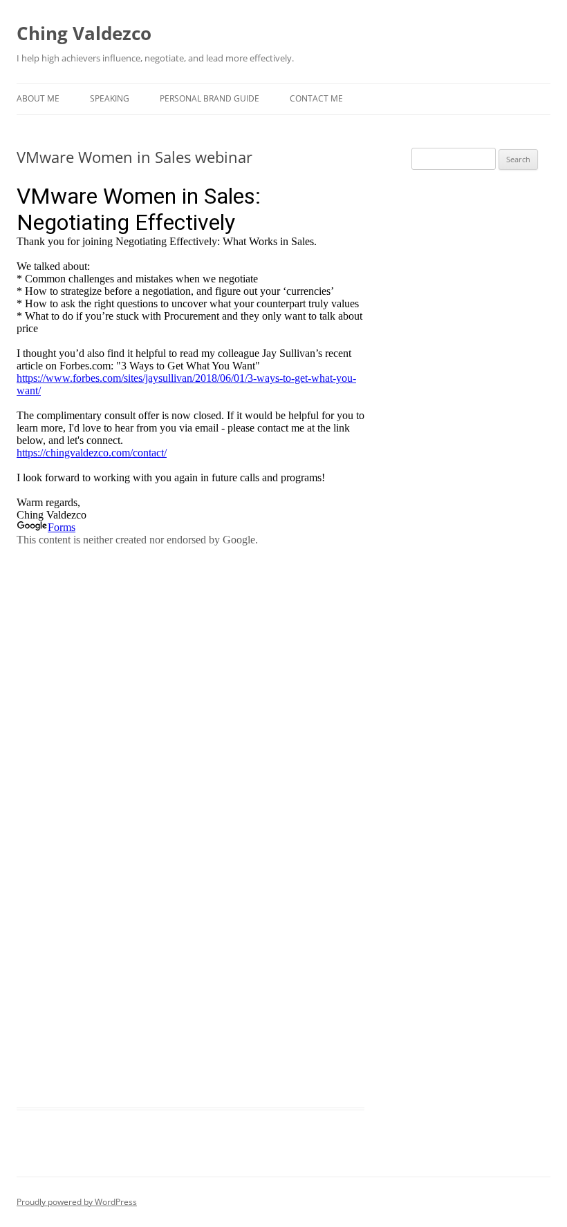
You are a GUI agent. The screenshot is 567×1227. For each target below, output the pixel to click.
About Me (38, 98)
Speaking (109, 98)
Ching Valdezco (84, 33)
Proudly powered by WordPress (77, 1202)
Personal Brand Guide (209, 98)
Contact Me (316, 98)
